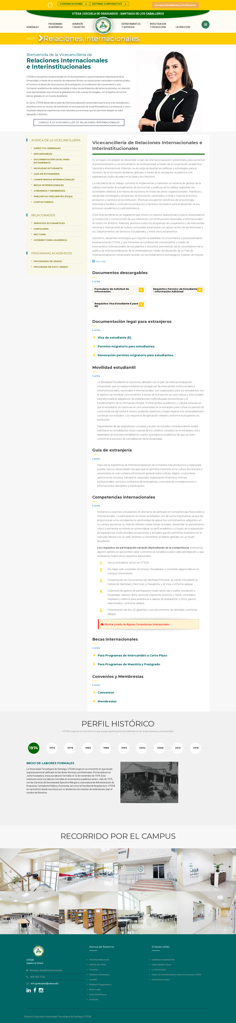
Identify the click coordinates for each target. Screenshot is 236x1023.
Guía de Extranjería (47, 174)
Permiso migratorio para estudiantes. (126, 346)
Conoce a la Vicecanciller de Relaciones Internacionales (78, 122)
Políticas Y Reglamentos (100, 984)
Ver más (100, 261)
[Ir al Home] (50, 4)
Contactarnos (43, 202)
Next (205, 790)
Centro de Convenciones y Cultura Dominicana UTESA (176, 974)
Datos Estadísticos (98, 994)
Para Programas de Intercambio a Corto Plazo (132, 655)
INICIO (31, 38)
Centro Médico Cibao (161, 964)
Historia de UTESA (97, 964)
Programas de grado (48, 261)
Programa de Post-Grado (51, 267)
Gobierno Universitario (99, 974)
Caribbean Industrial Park (163, 959)
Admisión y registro (78, 25)
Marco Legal (95, 989)
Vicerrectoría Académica (50, 240)
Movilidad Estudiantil (48, 168)
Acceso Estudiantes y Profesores (175, 5)
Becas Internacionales (49, 185)
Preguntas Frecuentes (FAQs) (53, 196)
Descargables (43, 154)
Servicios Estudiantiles (49, 223)
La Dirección (183, 27)
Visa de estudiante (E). (115, 337)
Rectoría (40, 234)
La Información (159, 969)
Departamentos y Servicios (131, 25)
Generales (32, 27)
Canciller (93, 979)
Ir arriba (96, 281)
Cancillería (41, 228)
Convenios (106, 692)
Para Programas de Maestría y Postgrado (129, 664)
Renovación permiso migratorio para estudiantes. (136, 355)
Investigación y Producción (158, 25)
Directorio (93, 999)
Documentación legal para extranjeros (52, 161)
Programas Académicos (55, 25)
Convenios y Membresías (49, 190)
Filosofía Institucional (99, 959)
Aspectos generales (47, 148)
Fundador (93, 969)
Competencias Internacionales (54, 179)
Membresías (107, 701)
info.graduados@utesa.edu (44, 983)
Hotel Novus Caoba (161, 979)
